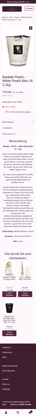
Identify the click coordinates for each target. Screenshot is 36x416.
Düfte (11, 17)
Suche (18, 412)
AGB (4, 357)
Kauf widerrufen (8, 370)
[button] (30, 28)
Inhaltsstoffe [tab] (7, 128)
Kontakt (5, 379)
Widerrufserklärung (10, 365)
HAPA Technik (25, 404)
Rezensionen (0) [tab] (9, 134)
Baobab (17, 17)
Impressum (6, 347)
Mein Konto (6, 412)
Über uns (6, 384)
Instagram (6, 389)
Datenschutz (7, 352)
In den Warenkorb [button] (9, 294)
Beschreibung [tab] (7, 122)
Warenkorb (28, 410)
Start (6, 17)
